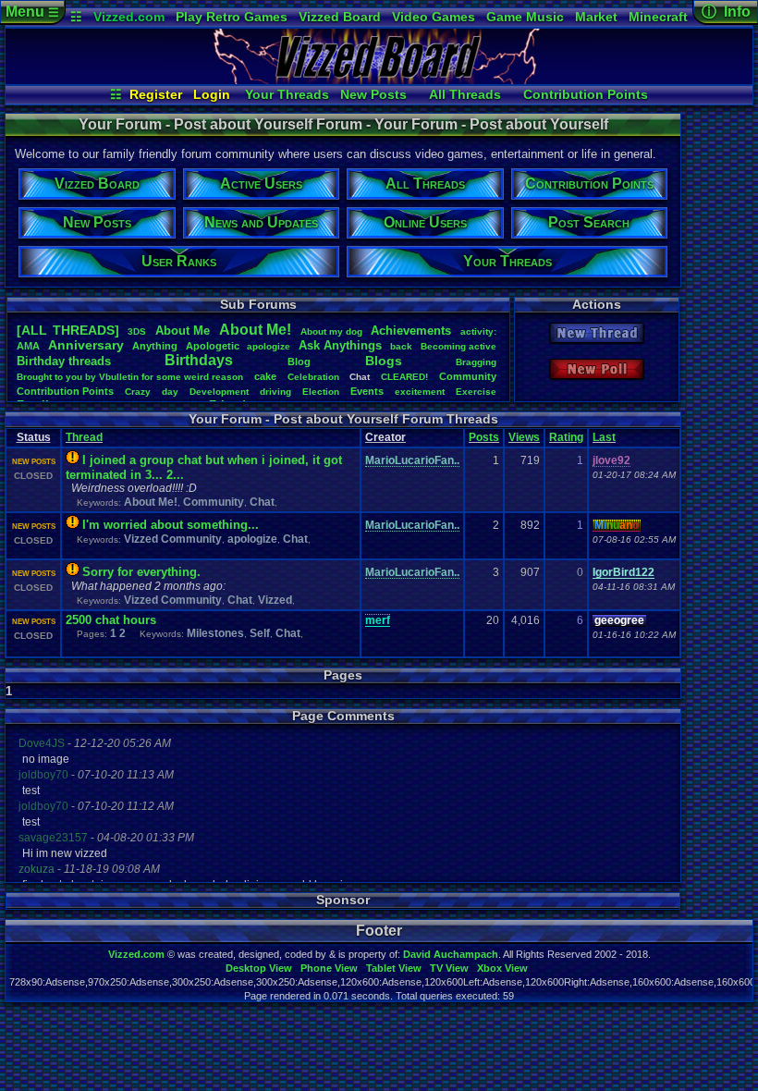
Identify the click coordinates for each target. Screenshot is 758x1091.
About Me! (150, 502)
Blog (299, 361)
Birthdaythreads (64, 361)
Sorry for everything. (141, 572)
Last (604, 437)
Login (211, 94)
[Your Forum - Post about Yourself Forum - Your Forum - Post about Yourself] (379, 79)
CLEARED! (404, 377)
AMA (28, 345)
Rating (566, 437)
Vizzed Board (340, 16)
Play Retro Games (231, 16)
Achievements (411, 330)
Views (524, 437)
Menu (32, 11)
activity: (478, 331)
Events (367, 391)
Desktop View (259, 968)
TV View (449, 968)
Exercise (476, 391)
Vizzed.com (129, 16)
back (401, 346)
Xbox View (502, 968)
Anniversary (86, 344)
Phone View (329, 968)
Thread (84, 437)
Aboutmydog (331, 331)
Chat (262, 502)
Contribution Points (585, 94)
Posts (484, 437)
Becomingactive (458, 346)
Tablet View (394, 968)
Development (219, 391)
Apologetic (212, 345)
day (170, 391)
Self (260, 633)
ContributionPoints (65, 391)
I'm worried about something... (170, 525)
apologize (268, 346)
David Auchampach (450, 954)
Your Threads (287, 94)
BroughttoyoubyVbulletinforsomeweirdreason (130, 377)
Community (467, 376)
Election (320, 391)
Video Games (433, 16)
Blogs (383, 360)
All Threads (465, 94)
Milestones (215, 633)
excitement (420, 391)
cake (265, 376)
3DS (137, 331)
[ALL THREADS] (68, 330)
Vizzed (275, 600)
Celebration (313, 377)
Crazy (138, 391)
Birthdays (199, 360)
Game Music (525, 16)
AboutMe (182, 330)
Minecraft (658, 16)
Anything (154, 345)
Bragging (476, 362)
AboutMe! (255, 329)
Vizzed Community (173, 539)
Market (596, 16)
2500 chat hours (111, 620)
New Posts (373, 94)
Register (155, 94)
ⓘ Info (726, 11)
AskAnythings (340, 345)
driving (275, 391)
